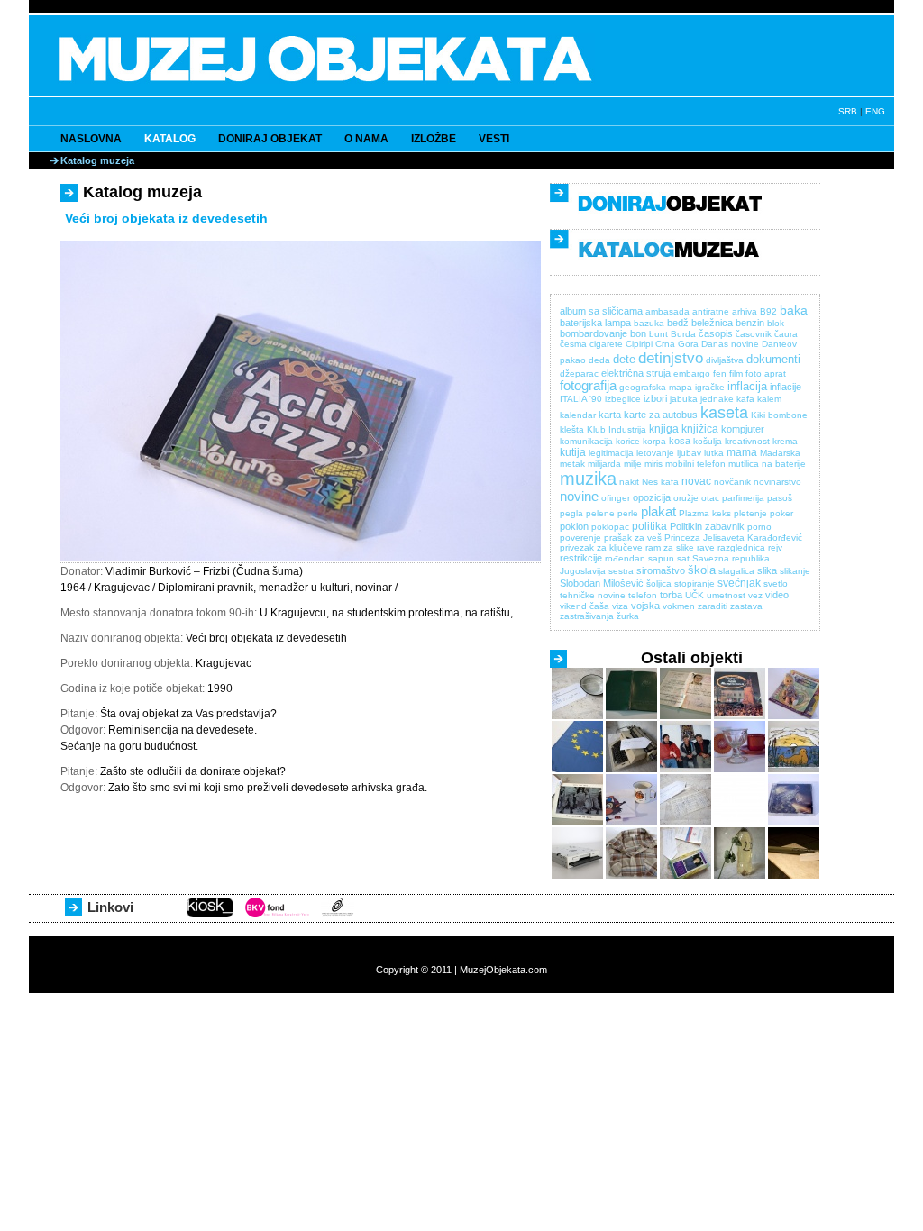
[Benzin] (739, 875)
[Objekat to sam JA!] (739, 822)
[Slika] (793, 769)
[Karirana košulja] (631, 875)
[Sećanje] (685, 875)
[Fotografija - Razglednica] (577, 822)
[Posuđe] (739, 769)
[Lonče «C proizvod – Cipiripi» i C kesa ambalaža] (631, 822)
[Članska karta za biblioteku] (685, 822)
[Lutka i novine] (793, 716)
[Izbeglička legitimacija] (685, 716)
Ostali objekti (692, 658)
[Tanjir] (577, 716)
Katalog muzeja (97, 160)
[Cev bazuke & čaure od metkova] (793, 875)
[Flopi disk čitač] (577, 875)
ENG (875, 111)
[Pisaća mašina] (631, 769)
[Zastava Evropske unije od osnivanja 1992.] (577, 769)
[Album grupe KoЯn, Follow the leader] (793, 822)
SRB (847, 111)
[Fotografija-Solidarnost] (685, 769)
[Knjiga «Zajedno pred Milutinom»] (739, 716)
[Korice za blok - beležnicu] (631, 716)
